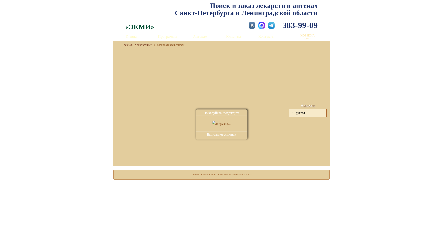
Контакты (266, 36)
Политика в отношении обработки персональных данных (222, 174)
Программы (167, 36)
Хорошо (221, 236)
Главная (132, 36)
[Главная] (126, 44)
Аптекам (200, 36)
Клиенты (233, 36)
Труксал (299, 112)
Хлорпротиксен (144, 44)
